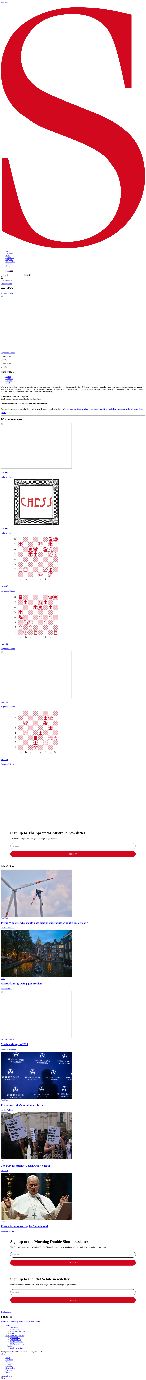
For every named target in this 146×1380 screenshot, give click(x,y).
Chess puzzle (6, 283)
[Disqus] (73, 795)
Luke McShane (7, 477)
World (3, 979)
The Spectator (6, 1312)
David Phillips (7, 1110)
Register (4, 280)
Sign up (73, 854)
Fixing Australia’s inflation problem (22, 1104)
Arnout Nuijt (6, 988)
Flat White (4, 918)
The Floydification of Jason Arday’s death (25, 1165)
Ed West (4, 1171)
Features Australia (7, 1039)
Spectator (4, 2)
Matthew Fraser (7, 1231)
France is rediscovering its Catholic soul (24, 1226)
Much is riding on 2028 (14, 1044)
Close (3, 1354)
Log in (9, 280)
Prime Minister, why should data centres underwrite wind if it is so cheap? (44, 922)
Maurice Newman (8, 1049)
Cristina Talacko (7, 928)
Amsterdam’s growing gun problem (21, 983)
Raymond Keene (7, 294)
